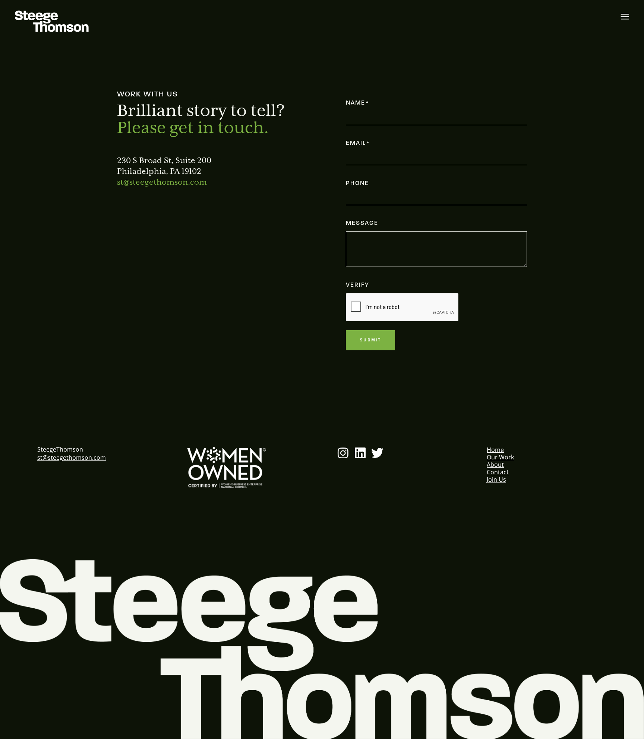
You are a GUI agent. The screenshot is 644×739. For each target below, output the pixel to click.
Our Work (500, 457)
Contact (498, 472)
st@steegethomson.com (162, 182)
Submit (370, 340)
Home (495, 450)
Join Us (496, 479)
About (495, 465)
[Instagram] (343, 453)
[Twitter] (377, 453)
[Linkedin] (360, 453)
